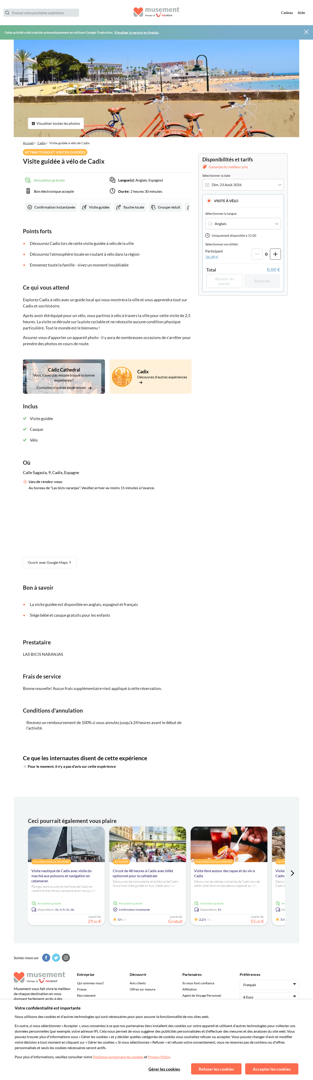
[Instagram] (65, 957)
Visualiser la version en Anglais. (136, 32)
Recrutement (86, 995)
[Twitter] (55, 957)
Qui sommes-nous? (90, 983)
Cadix (41, 143)
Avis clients (138, 983)
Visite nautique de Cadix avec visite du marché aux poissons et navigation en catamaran (61, 875)
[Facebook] (45, 957)
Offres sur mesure (142, 989)
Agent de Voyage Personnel (201, 995)
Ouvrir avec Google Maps (48, 562)
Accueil (28, 143)
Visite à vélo (226, 200)
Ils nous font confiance (198, 983)
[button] (243, 200)
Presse (81, 989)
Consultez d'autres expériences (61, 387)
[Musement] (156, 12)
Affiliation (189, 989)
